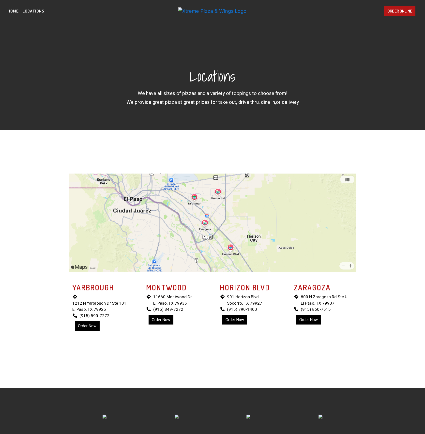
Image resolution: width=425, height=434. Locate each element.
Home (13, 11)
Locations (33, 11)
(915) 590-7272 (94, 315)
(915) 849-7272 (168, 309)
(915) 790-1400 (242, 309)
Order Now (87, 326)
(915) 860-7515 (316, 309)
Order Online (399, 11)
